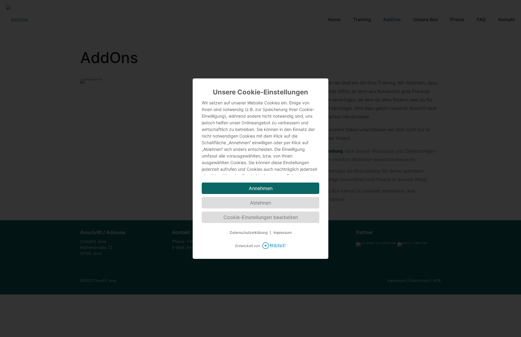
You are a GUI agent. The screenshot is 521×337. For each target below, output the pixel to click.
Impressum (282, 232)
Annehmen (261, 188)
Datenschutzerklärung (248, 232)
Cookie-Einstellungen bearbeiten (260, 217)
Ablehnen (260, 203)
